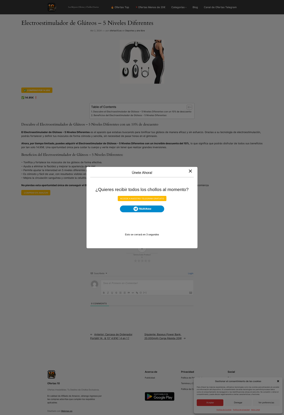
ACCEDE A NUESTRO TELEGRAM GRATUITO (142, 198)
